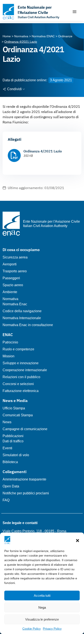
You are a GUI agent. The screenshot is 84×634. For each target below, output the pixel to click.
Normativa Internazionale (22, 318)
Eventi (7, 448)
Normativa (10, 299)
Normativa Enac (15, 304)
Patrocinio (10, 342)
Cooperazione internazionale (25, 370)
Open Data (11, 486)
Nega (42, 607)
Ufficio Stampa (14, 408)
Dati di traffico (13, 441)
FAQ (6, 500)
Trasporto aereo (15, 271)
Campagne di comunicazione (25, 429)
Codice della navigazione (22, 311)
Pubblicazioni (13, 436)
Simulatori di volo (16, 455)
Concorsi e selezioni (18, 384)
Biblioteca (10, 462)
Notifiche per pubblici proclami (26, 493)
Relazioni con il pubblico (21, 377)
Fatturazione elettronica (21, 391)
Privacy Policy (52, 628)
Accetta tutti (42, 595)
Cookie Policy (31, 628)
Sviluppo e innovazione (21, 363)
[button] (77, 540)
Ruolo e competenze (18, 349)
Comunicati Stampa (18, 415)
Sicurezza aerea (15, 257)
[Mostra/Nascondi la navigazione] (74, 11)
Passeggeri (11, 278)
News (7, 422)
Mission (8, 356)
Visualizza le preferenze (42, 619)
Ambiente (10, 292)
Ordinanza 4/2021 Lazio (42, 151)
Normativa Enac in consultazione (28, 325)
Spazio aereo (13, 285)
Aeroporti (10, 264)
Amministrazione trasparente (24, 479)
